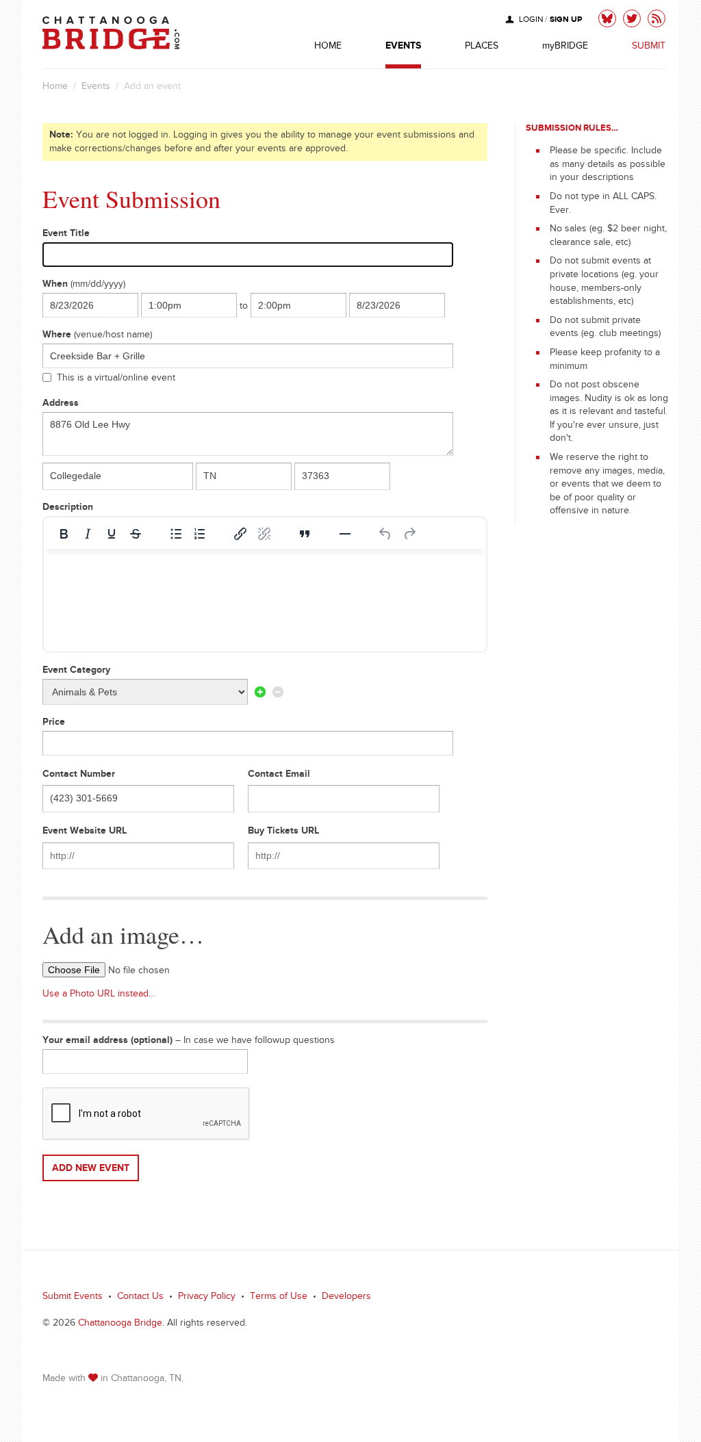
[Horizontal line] (345, 533)
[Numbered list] (200, 533)
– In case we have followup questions (188, 1041)
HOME (328, 47)
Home (55, 87)
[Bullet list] (176, 533)
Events (95, 87)
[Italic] (87, 533)
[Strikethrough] (135, 533)
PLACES (481, 47)
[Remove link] (264, 533)
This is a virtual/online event (116, 379)
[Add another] (260, 691)
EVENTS (403, 47)
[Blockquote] (304, 533)
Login (531, 21)
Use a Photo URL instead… (98, 995)
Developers (346, 1297)
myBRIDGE (565, 47)
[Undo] (385, 533)
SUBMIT (648, 47)
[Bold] (63, 533)
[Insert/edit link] (240, 533)
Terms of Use (278, 1297)
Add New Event (90, 1169)
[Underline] (111, 533)
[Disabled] (277, 691)
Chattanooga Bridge (120, 1324)
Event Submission (131, 198)
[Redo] (409, 533)
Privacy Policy (206, 1297)
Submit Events (72, 1297)
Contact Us (140, 1297)
